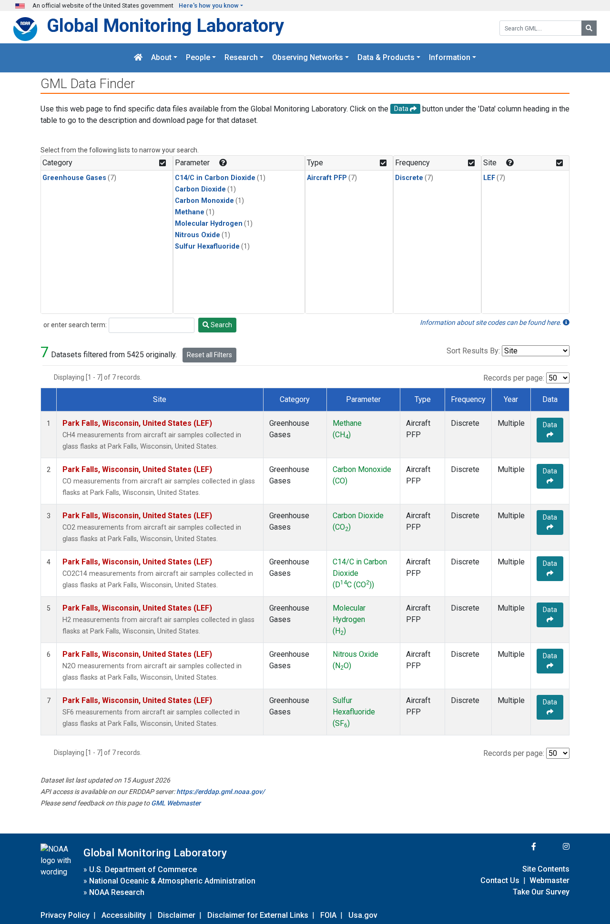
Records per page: (513, 377)
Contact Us (499, 880)
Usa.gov (362, 915)
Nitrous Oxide (197, 235)
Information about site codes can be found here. (491, 322)
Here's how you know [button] (209, 5)
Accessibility (124, 915)
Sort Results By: (473, 350)
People (198, 57)
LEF (489, 178)
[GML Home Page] (138, 58)
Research (241, 57)
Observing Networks (307, 57)
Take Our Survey (541, 891)
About (161, 57)
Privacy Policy (65, 915)
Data (550, 425)
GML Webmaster (176, 803)
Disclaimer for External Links (257, 915)
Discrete (409, 178)
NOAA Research (116, 892)
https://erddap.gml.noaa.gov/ (220, 791)
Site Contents (545, 869)
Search (220, 325)
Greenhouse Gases (74, 178)
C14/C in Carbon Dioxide (215, 178)
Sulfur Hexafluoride (207, 246)
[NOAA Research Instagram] (553, 846)
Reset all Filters (209, 355)
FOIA (328, 915)
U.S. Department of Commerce (143, 869)
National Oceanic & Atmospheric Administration (172, 880)
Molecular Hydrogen (209, 224)
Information (449, 57)
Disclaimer (176, 915)
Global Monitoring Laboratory (165, 25)
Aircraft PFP (327, 178)
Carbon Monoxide (204, 201)
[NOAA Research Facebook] (521, 846)
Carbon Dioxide (200, 189)
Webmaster (549, 880)
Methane (189, 212)
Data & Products (386, 57)
